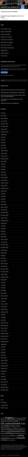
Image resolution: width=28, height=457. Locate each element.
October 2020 (4, 274)
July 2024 (3, 164)
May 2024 (3, 169)
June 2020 (3, 285)
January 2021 (4, 266)
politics (23, 431)
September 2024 (4, 158)
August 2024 (4, 161)
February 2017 (4, 328)
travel (16, 435)
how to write (5, 428)
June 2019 (3, 301)
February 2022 (4, 239)
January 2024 (4, 180)
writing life (20, 438)
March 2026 (3, 115)
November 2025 (4, 126)
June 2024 (3, 166)
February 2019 (4, 304)
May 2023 (3, 199)
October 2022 (4, 217)
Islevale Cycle (11, 428)
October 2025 (4, 129)
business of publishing (21, 418)
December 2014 (4, 387)
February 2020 (4, 295)
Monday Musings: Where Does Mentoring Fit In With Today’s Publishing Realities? (13, 95)
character (3, 421)
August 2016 (4, 344)
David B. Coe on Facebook (7, 39)
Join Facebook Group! (6, 29)
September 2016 (4, 341)
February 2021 (4, 263)
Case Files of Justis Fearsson (18, 419)
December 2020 (4, 269)
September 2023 (4, 188)
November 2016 (4, 336)
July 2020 (3, 282)
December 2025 (4, 123)
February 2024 (4, 177)
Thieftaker (12, 435)
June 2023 (3, 196)
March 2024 (3, 174)
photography (17, 431)
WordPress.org (4, 407)
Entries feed (3, 402)
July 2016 (3, 347)
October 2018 (4, 309)
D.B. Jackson (7, 423)
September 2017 (4, 325)
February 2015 (4, 382)
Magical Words (4, 50)
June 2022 (3, 228)
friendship (12, 426)
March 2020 (3, 293)
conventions (7, 421)
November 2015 (4, 365)
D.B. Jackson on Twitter (6, 45)
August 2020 (4, 279)
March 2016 (3, 357)
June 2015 (3, 376)
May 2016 (3, 352)
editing (2, 426)
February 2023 (4, 207)
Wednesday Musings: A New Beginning (10, 103)
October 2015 (4, 368)
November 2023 (4, 183)
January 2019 (4, 306)
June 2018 (3, 317)
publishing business (18, 433)
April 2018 (3, 320)
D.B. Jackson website (5, 34)
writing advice (5, 438)
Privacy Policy (4, 55)
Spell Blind (8, 435)
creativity (16, 421)
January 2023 (4, 209)
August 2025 (4, 134)
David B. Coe (19, 423)
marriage (9, 429)
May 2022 (3, 231)
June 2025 (3, 140)
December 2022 (4, 212)
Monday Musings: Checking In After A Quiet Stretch (13, 92)
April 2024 (3, 172)
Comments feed (4, 405)
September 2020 (4, 277)
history (18, 426)
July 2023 (3, 193)
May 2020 (3, 287)
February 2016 (4, 360)
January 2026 (4, 121)
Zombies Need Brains (11, 440)
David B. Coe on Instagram (7, 42)
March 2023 (3, 204)
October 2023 (4, 185)
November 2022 (4, 215)
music (24, 429)
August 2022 (4, 223)
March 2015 (3, 379)
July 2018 (3, 314)
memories (14, 429)
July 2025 (3, 137)
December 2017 (4, 322)
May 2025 (3, 142)
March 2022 (3, 236)
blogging (9, 417)
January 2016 (4, 363)
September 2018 (4, 312)
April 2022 (3, 234)
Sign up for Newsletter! (6, 31)
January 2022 (4, 242)
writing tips (4, 440)
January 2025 (4, 153)
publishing (8, 433)
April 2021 (3, 258)
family (7, 426)
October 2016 (4, 339)
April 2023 (3, 201)
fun (15, 426)
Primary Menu (26, 7)
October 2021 (4, 250)
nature (2, 431)
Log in (2, 399)
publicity (3, 433)
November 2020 (4, 271)
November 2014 (4, 390)
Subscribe (4, 72)
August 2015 (4, 371)
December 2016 (4, 333)
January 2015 (4, 384)
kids (15, 428)
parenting (11, 431)
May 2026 (3, 113)
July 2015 (3, 373)
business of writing (5, 419)
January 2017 (4, 330)
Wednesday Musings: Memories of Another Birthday (13, 89)
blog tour (15, 418)
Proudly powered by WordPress (13, 455)
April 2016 (3, 355)
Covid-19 (12, 421)
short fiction (3, 435)
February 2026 (4, 118)
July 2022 (3, 226)
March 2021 (3, 261)
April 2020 (3, 290)
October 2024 (4, 156)
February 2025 (4, 150)
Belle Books (3, 418)
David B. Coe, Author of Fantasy (11, 7)
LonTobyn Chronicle (21, 428)
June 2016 (3, 349)
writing (21, 435)
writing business (13, 438)
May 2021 (3, 255)
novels (6, 431)
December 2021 (4, 244)
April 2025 (3, 145)
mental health (19, 429)
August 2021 (4, 252)
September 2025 (4, 131)
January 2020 (4, 298)
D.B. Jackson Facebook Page (7, 47)
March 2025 (3, 148)
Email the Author (5, 53)
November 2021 (4, 247)
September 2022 (4, 220)
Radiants (24, 433)
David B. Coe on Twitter (6, 37)
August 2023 (4, 191)
